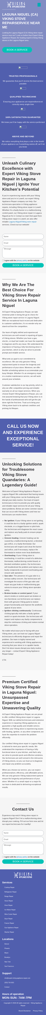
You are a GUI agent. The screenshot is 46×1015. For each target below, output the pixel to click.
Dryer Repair (8, 919)
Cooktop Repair (9, 887)
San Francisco (9, 966)
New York (7, 962)
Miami (6, 953)
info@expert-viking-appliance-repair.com (17, 978)
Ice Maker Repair (10, 910)
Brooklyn (7, 957)
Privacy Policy (38, 1011)
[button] (39, 5)
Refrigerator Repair (10, 892)
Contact (6, 987)
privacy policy (22, 260)
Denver (6, 944)
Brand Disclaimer (25, 1011)
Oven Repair (8, 905)
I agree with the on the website (21, 260)
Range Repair (8, 896)
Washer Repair (9, 932)
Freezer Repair (9, 923)
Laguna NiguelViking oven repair (23, 222)
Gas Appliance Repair (11, 927)
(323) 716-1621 (9, 982)
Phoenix (7, 948)
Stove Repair (8, 901)
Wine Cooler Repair (10, 914)
